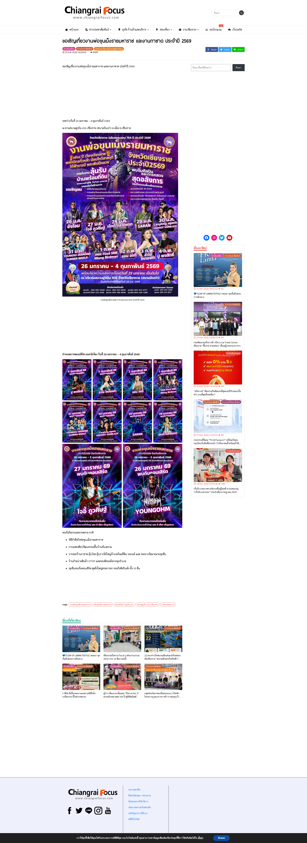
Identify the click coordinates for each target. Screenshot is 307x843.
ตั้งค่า (200, 838)
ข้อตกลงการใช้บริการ (138, 801)
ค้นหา (238, 67)
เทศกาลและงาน (167, 604)
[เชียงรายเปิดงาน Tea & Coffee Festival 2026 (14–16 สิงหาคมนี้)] (122, 639)
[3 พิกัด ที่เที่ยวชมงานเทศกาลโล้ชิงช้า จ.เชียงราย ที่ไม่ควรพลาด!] (81, 677)
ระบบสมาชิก (134, 789)
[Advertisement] (122, 93)
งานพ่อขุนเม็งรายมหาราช (80, 604)
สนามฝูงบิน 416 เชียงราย (147, 604)
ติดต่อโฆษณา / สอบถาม (139, 795)
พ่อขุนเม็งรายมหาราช (102, 604)
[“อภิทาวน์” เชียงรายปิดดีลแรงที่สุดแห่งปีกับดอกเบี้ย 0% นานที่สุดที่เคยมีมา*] (218, 367)
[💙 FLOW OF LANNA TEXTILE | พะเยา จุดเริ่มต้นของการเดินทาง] (81, 639)
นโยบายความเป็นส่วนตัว (139, 807)
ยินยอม (221, 837)
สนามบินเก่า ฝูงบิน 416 (124, 604)
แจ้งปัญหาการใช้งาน (137, 813)
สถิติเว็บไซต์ (133, 819)
